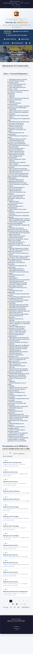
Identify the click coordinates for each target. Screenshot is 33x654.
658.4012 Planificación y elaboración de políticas (16, 242)
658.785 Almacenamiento (17, 365)
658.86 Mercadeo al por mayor (19, 416)
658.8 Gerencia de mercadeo (18, 369)
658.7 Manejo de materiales (18, 362)
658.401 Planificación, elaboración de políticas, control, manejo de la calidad (18, 239)
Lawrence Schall (8, 564)
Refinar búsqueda (7, 456)
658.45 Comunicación (16, 319)
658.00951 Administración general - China (16, 88)
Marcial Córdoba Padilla (9, 556)
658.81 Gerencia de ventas (17, 376)
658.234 (12, 161)
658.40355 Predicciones (17, 270)
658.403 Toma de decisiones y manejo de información (18, 250)
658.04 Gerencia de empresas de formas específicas (18, 99)
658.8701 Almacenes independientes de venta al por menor (17, 420)
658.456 (11, 320)
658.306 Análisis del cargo (17, 182)
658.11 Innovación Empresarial (18, 115)
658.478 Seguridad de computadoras (15, 335)
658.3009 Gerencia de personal (19, 170)
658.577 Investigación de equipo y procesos (16, 360)
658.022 (11, 96)
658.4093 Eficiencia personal (18, 306)
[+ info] (3, 460)
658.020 (11, 95)
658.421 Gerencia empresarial (19, 314)
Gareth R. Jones (8, 464)
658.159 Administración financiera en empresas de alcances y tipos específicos (16, 142)
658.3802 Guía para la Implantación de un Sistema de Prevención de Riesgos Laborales (18, 229)
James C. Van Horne (9, 547)
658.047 (12, 101)
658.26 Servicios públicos (17, 162)
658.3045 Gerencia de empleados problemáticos (15, 180)
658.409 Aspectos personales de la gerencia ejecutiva (18, 300)
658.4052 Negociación (16, 281)
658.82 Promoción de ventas (18, 387)
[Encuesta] (26, 43)
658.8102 (12, 381)
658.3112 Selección (15, 190)
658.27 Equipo (13, 164)
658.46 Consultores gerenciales (19, 322)
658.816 (11, 386)
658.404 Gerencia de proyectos (19, 279)
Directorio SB (11, 39)
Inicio (9, 31)
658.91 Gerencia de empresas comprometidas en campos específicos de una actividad (17, 439)
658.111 (11, 117)
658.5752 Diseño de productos (19, 358)
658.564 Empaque (15, 350)
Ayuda (7, 43)
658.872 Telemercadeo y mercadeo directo (16, 427)
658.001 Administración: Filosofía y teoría (15, 81)
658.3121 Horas (14, 201)
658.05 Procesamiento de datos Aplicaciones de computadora (18, 106)
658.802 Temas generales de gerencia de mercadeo (17, 371)
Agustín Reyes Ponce (9, 493)
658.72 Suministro (15, 364)
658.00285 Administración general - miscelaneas (16, 84)
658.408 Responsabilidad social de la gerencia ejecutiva (18, 297)
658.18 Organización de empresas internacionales (15, 152)
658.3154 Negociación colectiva (19, 218)
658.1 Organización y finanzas (19, 111)
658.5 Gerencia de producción (19, 337)
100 (18, 607)
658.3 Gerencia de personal (18, 168)
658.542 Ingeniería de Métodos (19, 345)
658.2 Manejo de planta (17, 154)
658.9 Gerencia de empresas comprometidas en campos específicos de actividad (17, 434)
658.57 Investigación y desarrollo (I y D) (15, 355)
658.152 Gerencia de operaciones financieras (15, 127)
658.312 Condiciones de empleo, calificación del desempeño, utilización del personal (16, 197)
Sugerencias (18, 43)
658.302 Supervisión (15, 172)
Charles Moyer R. (8, 593)
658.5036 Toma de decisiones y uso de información (18, 339)
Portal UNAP (17, 7)
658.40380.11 (13, 278)
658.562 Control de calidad (18, 348)
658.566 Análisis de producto (18, 351)
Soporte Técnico (16, 619)
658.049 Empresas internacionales (14, 103)
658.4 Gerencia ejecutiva (17, 236)
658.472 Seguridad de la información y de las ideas (16, 327)
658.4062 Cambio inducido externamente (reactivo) (17, 285)
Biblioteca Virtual (22, 31)
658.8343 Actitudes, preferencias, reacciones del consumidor (16, 403)
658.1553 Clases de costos (17, 139)
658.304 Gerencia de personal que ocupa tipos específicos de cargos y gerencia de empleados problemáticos (18, 176)
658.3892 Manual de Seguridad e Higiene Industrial (18, 233)
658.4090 (12, 303)
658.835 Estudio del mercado (18, 406)
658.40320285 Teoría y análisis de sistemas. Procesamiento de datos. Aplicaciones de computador (18, 257)
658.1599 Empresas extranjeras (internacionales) (18, 145)
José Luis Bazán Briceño (10, 509)
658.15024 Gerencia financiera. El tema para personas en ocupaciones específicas (18, 123)
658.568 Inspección (15, 353)
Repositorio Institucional (17, 35)
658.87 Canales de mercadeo (18, 417)
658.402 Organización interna (19, 248)
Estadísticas (16, 628)
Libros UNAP (25, 39)
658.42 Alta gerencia (16, 312)
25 (11, 607)
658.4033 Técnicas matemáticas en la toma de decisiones (16, 262)
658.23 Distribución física (17, 159)
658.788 (11, 367)
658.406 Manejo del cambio (18, 283)
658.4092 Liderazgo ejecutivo (19, 304)
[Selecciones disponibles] (10, 453)
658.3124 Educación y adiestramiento (15, 203)
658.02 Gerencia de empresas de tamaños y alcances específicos (18, 92)
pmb (17, 629)
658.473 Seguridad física (17, 329)
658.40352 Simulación (16, 268)
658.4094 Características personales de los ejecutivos (16, 308)
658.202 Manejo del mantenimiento (14, 156)
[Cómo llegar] (29, 43)
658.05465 (12, 109)
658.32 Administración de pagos (19, 220)
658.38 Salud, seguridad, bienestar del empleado (16, 222)
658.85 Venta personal (16, 414)
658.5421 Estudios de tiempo (18, 347)
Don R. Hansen (7, 474)
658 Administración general (18, 79)
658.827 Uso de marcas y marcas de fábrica (16, 389)
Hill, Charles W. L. (8, 518)
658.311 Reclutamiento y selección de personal (16, 188)
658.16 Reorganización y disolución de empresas (16, 149)
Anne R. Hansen (8, 483)
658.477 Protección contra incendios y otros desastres (16, 332)
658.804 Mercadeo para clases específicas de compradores (18, 374)
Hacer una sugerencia (18, 453)
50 (14, 607)
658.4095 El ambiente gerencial (19, 311)
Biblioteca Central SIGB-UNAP (16, 621)
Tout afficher (25, 607)
